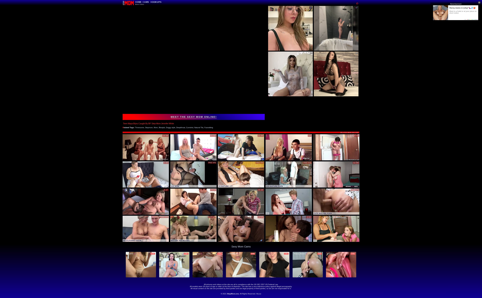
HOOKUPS (155, 2)
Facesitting (208, 127)
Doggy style (170, 127)
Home (138, 2)
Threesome (139, 127)
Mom (156, 127)
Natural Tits (198, 127)
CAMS (146, 2)
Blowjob (162, 127)
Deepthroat (180, 127)
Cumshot (189, 127)
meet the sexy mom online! (194, 117)
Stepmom (149, 127)
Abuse (258, 294)
